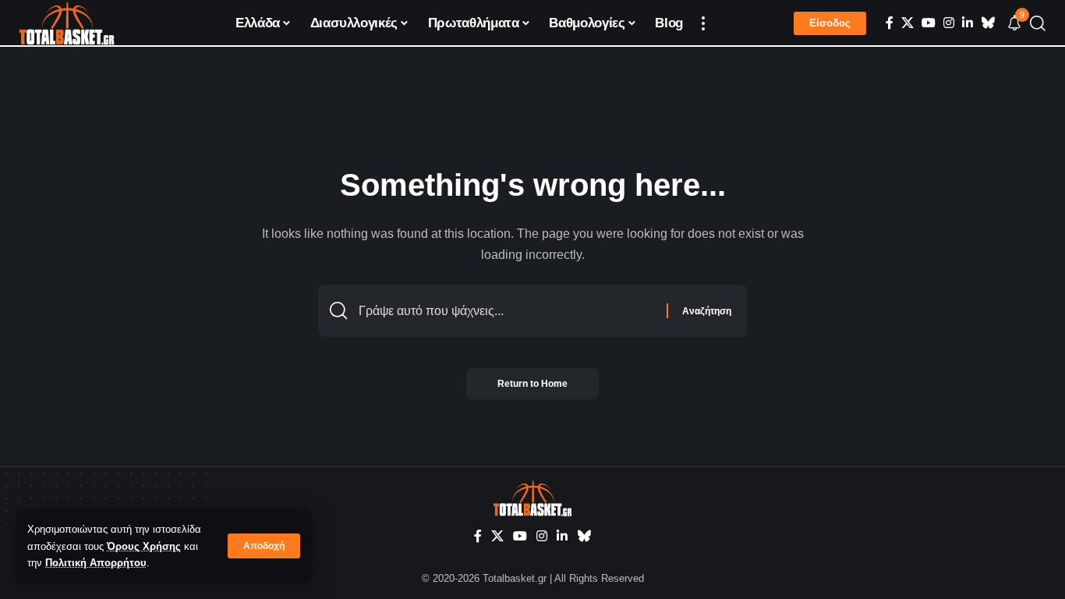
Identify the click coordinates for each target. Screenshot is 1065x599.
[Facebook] (889, 23)
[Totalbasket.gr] (67, 23)
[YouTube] (928, 23)
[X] (907, 23)
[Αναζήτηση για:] (507, 311)
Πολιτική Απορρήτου (96, 563)
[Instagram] (948, 23)
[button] (264, 545)
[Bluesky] (988, 23)
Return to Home (532, 383)
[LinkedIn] (967, 23)
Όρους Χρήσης (144, 546)
